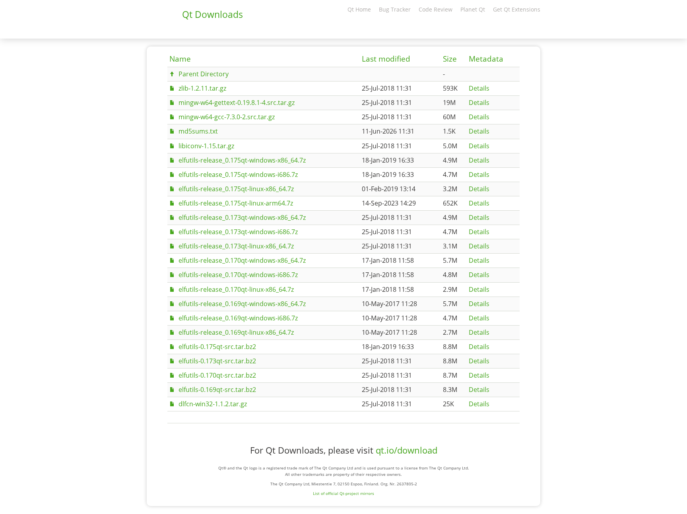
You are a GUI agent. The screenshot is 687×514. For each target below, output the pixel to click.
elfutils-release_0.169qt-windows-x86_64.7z (242, 303)
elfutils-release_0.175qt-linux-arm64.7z (236, 203)
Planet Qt (472, 9)
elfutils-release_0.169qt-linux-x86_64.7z (236, 332)
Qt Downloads (212, 14)
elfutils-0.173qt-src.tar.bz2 (217, 361)
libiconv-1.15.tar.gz (206, 146)
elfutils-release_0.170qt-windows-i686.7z (238, 274)
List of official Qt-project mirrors (343, 493)
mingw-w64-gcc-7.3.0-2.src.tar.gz (227, 116)
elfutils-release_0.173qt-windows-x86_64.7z (242, 217)
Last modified (386, 59)
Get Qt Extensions (516, 9)
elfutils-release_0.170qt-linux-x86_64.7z (236, 289)
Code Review (435, 9)
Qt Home (359, 9)
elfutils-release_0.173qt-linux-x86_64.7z (236, 246)
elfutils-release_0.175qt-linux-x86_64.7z (236, 188)
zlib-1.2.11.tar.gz (202, 88)
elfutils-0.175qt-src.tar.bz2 (217, 346)
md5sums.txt (198, 131)
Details (479, 88)
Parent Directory (204, 74)
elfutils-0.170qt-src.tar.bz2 (217, 375)
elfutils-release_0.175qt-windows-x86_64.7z (242, 160)
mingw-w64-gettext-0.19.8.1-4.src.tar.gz (237, 102)
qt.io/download (406, 450)
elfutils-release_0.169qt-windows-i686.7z (238, 318)
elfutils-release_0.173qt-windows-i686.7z (238, 231)
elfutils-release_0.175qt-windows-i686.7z (238, 174)
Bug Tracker (395, 9)
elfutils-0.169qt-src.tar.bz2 (217, 389)
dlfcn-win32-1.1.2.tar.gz (213, 404)
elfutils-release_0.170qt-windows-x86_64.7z (242, 260)
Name (180, 59)
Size (450, 59)
